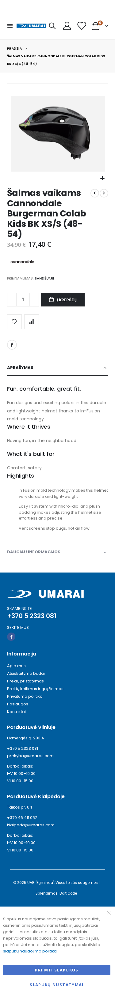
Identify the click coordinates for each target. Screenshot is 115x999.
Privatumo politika (25, 696)
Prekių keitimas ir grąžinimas (35, 689)
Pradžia (14, 48)
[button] (102, 178)
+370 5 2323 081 (22, 748)
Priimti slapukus (57, 970)
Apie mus (16, 666)
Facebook (12, 345)
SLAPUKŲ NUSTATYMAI (56, 984)
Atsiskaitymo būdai (26, 673)
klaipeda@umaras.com (31, 825)
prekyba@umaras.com (30, 756)
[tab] (57, 368)
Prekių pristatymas (25, 681)
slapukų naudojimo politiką (30, 951)
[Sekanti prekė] (104, 193)
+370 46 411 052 (22, 818)
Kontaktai (16, 712)
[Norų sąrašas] (81, 26)
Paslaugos (17, 704)
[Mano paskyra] (67, 26)
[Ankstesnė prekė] (94, 193)
